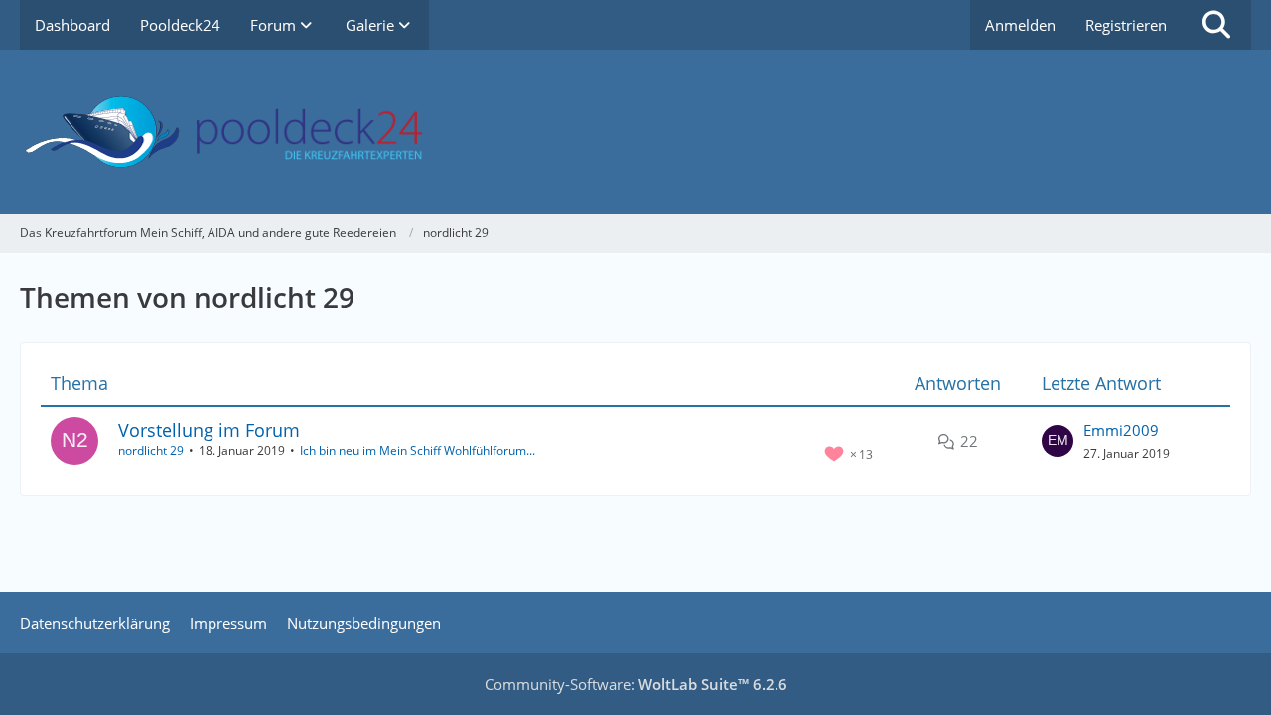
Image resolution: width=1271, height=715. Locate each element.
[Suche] (1216, 25)
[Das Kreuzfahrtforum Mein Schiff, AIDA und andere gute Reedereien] (635, 131)
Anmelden (1020, 25)
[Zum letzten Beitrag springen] (1057, 441)
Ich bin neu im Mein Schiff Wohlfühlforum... (417, 450)
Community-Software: (636, 684)
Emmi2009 (1121, 430)
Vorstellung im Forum (209, 430)
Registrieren (1126, 25)
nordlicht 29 (151, 450)
